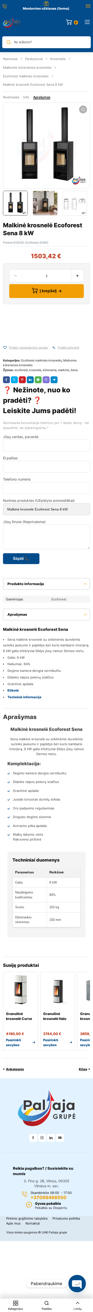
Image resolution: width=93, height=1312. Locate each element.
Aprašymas (41, 97)
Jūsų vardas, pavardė (20, 437)
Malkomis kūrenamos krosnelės (27, 67)
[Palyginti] (54, 348)
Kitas (83, 1069)
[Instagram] (42, 1138)
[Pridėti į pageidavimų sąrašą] (5, 348)
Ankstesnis (15, 1069)
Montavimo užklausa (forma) (46, 8)
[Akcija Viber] (46, 379)
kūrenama (50, 370)
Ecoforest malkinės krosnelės (26, 76)
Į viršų (78, 1309)
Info (26, 97)
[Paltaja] (11, 22)
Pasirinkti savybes (13, 1042)
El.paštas (10, 458)
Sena (74, 370)
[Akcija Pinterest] (22, 379)
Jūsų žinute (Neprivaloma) (24, 522)
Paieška (47, 1309)
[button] (83, 109)
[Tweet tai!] (14, 379)
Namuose (10, 59)
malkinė (63, 370)
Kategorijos (15, 1309)
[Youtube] (60, 1138)
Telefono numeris (17, 479)
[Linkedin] (51, 1138)
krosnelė (35, 370)
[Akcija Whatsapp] (38, 379)
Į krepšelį (48, 291)
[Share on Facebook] (6, 379)
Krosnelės (58, 59)
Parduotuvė (34, 59)
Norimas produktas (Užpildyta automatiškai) (39, 500)
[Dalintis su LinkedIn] (30, 379)
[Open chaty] (77, 1283)
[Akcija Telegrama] (54, 379)
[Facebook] (33, 1138)
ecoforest (21, 370)
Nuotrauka (11, 97)
